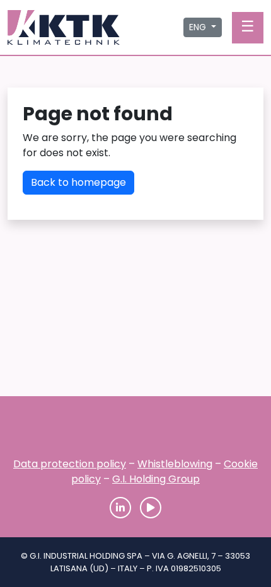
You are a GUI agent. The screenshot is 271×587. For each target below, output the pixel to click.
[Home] (135, 431)
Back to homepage (78, 182)
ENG (199, 27)
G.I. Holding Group (156, 479)
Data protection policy (69, 464)
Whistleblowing (174, 464)
